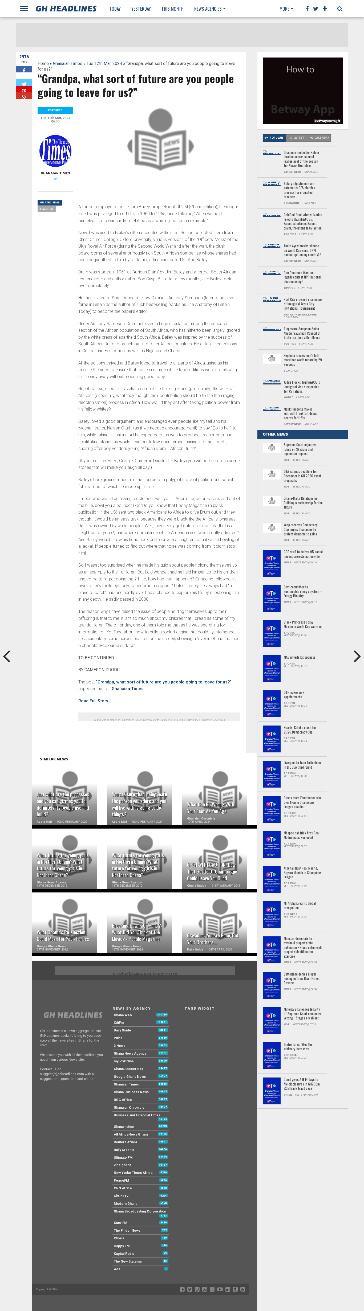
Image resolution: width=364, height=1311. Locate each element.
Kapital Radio (124, 1254)
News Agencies (208, 8)
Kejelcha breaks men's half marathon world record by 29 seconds (303, 360)
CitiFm (119, 1023)
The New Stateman (128, 1261)
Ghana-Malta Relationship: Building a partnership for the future (303, 503)
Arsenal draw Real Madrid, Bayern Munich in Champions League (303, 872)
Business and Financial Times (137, 1115)
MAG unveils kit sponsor (299, 657)
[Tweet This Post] (24, 82)
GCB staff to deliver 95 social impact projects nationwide (303, 554)
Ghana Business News (131, 1092)
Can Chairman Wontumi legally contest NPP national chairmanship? (302, 277)
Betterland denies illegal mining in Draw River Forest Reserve (302, 978)
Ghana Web (123, 1015)
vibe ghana (122, 1165)
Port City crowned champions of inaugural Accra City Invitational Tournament (303, 304)
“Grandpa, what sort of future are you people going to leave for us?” (164, 682)
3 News (119, 1046)
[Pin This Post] (24, 89)
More (284, 8)
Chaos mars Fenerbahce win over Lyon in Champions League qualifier (302, 802)
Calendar (321, 138)
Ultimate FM (123, 1158)
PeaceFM (121, 1180)
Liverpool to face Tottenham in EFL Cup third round (302, 765)
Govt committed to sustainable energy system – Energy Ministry (303, 591)
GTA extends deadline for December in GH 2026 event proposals (302, 476)
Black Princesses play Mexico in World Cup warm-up (303, 624)
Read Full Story (93, 700)
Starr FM (120, 1223)
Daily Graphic (124, 1150)
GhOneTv (121, 1196)
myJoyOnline (124, 1061)
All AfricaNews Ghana (131, 1134)
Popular (276, 138)
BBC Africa (123, 1100)
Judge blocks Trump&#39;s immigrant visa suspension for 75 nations (302, 387)
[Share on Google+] (24, 95)
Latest (298, 138)
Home (43, 63)
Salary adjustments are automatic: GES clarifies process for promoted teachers (299, 190)
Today (115, 8)
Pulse (118, 1038)
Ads (117, 1269)
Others (119, 1238)
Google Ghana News (130, 1077)
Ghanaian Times (67, 63)
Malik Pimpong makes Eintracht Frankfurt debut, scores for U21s (301, 413)
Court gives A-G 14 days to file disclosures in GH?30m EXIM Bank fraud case (302, 1084)
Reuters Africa (125, 1142)
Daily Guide (122, 1030)
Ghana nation (124, 1127)
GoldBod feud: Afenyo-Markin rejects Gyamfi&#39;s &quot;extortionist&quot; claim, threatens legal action (303, 222)
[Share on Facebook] (24, 69)
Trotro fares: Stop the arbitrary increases (298, 1046)
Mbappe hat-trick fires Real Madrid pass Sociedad (301, 835)
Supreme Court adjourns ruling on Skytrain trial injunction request (300, 449)
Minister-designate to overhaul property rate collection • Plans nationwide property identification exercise (303, 947)
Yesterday (141, 8)
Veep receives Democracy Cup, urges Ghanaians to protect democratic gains (300, 529)
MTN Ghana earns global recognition (300, 905)
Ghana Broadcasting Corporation (140, 1211)
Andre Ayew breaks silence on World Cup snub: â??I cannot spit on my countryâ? (302, 250)
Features (46, 208)
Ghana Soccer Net (128, 1069)
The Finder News (127, 1230)
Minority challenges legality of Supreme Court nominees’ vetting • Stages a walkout (303, 1014)
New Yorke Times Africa (133, 1173)
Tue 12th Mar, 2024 (104, 63)
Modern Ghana (125, 1204)
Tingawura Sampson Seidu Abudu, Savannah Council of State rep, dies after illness (302, 333)
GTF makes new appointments (294, 694)
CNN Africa (123, 1188)
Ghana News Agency (130, 1053)
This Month (172, 8)
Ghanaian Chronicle (129, 1107)
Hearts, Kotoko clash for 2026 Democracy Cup (300, 730)
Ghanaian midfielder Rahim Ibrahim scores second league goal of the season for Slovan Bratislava (301, 159)
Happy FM (122, 1246)
